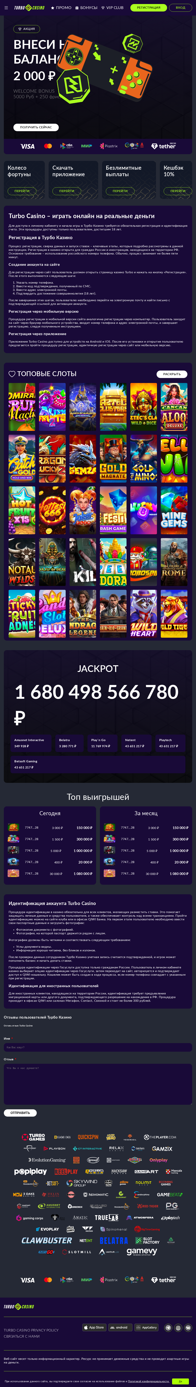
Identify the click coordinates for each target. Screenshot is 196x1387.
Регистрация (149, 7)
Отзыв (9, 1059)
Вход (180, 7)
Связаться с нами (22, 1336)
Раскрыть (172, 374)
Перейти (22, 191)
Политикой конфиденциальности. (149, 1381)
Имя (7, 1038)
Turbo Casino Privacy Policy (31, 1330)
